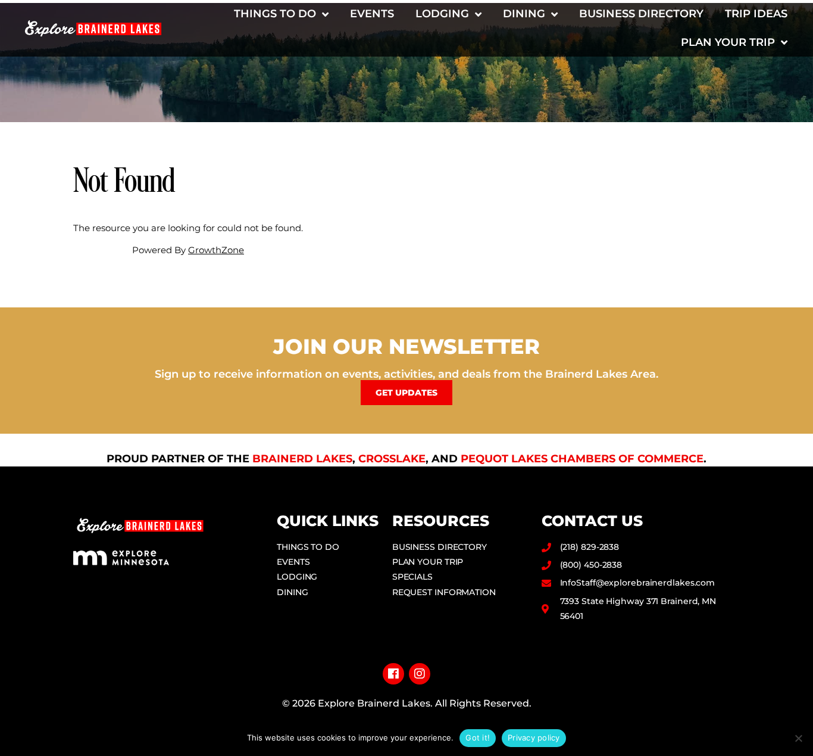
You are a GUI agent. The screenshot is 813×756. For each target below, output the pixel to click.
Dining (524, 13)
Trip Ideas (756, 13)
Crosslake (392, 458)
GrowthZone (216, 250)
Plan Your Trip (728, 42)
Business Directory (641, 13)
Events (372, 13)
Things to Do (275, 13)
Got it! (477, 737)
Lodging (442, 13)
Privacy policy (534, 737)
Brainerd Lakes (302, 458)
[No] (798, 738)
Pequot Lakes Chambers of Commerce (582, 458)
